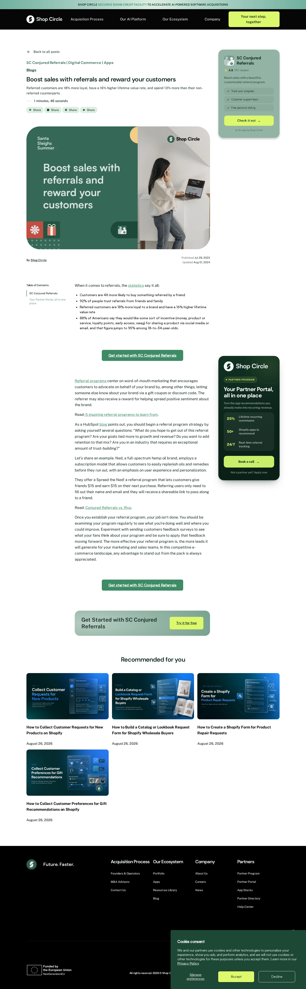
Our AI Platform (133, 19)
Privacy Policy (188, 963)
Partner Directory (248, 898)
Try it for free (186, 623)
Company (212, 19)
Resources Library (165, 890)
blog (103, 424)
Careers (200, 881)
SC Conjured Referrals (43, 293)
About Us (201, 873)
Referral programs (91, 381)
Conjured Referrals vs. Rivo (108, 507)
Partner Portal (246, 881)
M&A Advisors (120, 881)
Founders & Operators (125, 873)
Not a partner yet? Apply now (249, 472)
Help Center (245, 906)
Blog (156, 898)
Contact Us (118, 890)
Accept (236, 976)
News (199, 890)
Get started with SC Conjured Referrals (142, 355)
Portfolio (158, 873)
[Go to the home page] (44, 19)
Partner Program (248, 873)
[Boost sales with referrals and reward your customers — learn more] (118, 187)
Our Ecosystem (175, 19)
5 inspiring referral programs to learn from (121, 414)
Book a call (249, 462)
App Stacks (245, 890)
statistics (136, 285)
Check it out (249, 120)
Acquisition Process (87, 19)
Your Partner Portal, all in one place (47, 301)
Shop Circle (39, 260)
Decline (276, 976)
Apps (156, 881)
